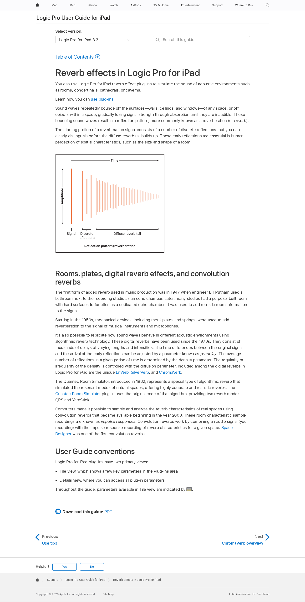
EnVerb (122, 372)
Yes (64, 566)
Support (52, 580)
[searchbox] (201, 39)
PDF (108, 511)
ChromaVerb (170, 372)
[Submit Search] (157, 39)
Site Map (108, 594)
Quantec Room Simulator (78, 393)
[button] (267, 5)
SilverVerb (140, 372)
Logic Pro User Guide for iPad (73, 17)
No (92, 566)
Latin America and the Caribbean (249, 594)
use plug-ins (102, 99)
